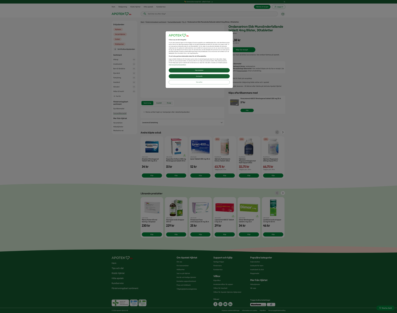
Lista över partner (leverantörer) (177, 65)
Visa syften (199, 82)
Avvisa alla (199, 76)
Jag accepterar (199, 70)
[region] (199, 59)
